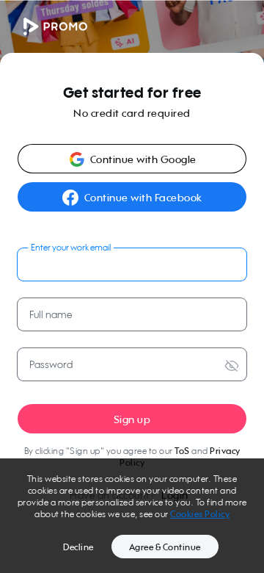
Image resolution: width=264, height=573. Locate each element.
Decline (78, 546)
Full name (50, 314)
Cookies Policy (200, 513)
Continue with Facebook (143, 197)
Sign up (132, 419)
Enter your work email (71, 247)
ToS (182, 450)
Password (51, 364)
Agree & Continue (165, 546)
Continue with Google (143, 159)
